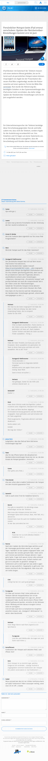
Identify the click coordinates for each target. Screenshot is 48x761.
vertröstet (7, 87)
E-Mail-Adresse (6, 719)
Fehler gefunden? (11, 155)
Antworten (40, 214)
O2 (31, 162)
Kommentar (5, 697)
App (40, 2)
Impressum (18, 746)
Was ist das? (32, 148)
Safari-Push (33, 746)
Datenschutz (27, 746)
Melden (30, 214)
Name (3, 712)
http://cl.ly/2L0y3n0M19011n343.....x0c (20, 268)
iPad (8, 162)
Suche (36, 2)
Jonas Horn (9, 439)
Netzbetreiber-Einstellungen (20, 162)
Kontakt (45, 2)
